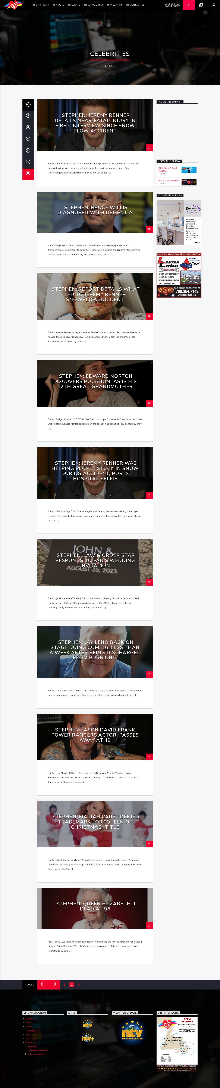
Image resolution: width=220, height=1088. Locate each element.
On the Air (31, 1018)
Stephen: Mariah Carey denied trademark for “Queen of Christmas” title (95, 822)
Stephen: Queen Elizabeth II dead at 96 (95, 906)
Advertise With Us (36, 1054)
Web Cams (116, 4)
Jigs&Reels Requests (38, 1050)
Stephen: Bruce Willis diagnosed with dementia (95, 210)
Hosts (60, 4)
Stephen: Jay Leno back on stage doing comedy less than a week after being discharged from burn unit (95, 650)
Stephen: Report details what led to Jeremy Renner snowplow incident (96, 294)
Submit (31, 1030)
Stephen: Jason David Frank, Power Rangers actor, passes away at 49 (95, 735)
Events (75, 4)
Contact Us (137, 4)
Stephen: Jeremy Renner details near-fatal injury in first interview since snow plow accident (95, 123)
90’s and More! (168, 180)
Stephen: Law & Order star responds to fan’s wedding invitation (95, 560)
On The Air (42, 4)
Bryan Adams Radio (167, 170)
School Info (95, 4)
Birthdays (32, 1046)
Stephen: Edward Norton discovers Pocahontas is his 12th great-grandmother (95, 381)
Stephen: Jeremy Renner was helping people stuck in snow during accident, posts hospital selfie (95, 471)
